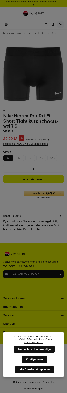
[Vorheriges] (9, 74)
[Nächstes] (57, 74)
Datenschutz (19, 382)
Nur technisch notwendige (34, 349)
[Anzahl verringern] (7, 169)
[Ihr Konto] (53, 24)
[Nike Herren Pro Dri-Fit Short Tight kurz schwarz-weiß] (33, 74)
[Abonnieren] (60, 274)
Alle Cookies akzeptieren (34, 369)
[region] (33, 74)
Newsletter (48, 382)
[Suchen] (46, 24)
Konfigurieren (34, 359)
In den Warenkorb (33, 179)
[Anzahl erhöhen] (60, 169)
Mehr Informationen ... (33, 342)
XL (43, 158)
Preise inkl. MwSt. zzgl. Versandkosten (25, 143)
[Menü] (6, 24)
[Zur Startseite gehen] (33, 13)
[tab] (32, 222)
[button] (44, 195)
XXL (53, 158)
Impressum (34, 382)
